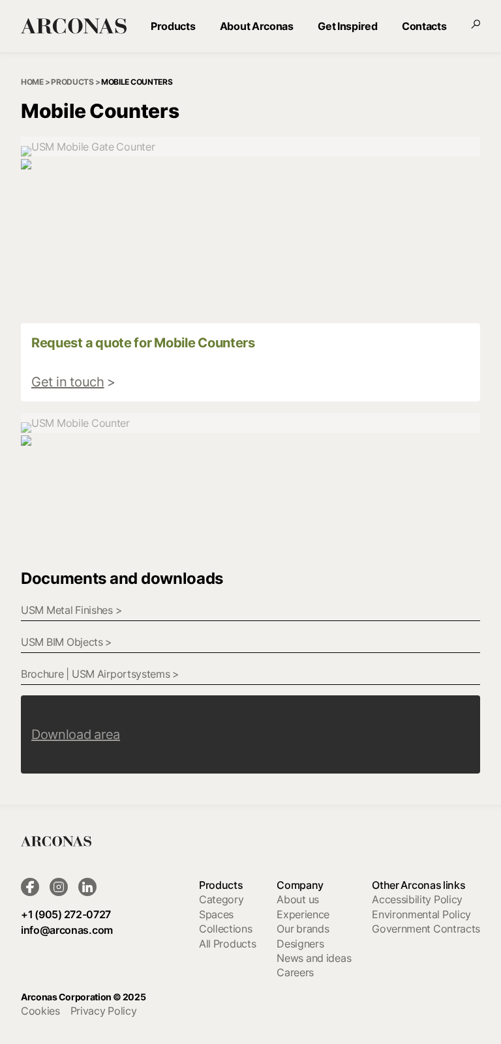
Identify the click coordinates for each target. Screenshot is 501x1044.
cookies (40, 1010)
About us (298, 899)
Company (300, 885)
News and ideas (314, 957)
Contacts (424, 26)
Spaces (216, 914)
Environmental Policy (421, 914)
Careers (295, 972)
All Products (227, 943)
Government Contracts (426, 928)
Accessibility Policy (417, 899)
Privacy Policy (103, 1010)
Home (32, 82)
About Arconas (257, 26)
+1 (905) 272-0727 (66, 914)
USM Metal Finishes (71, 609)
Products (173, 26)
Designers (300, 943)
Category (221, 899)
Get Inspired (347, 26)
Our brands (303, 928)
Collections (225, 928)
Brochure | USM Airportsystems (100, 673)
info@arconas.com (67, 929)
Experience (303, 914)
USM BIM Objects (66, 641)
